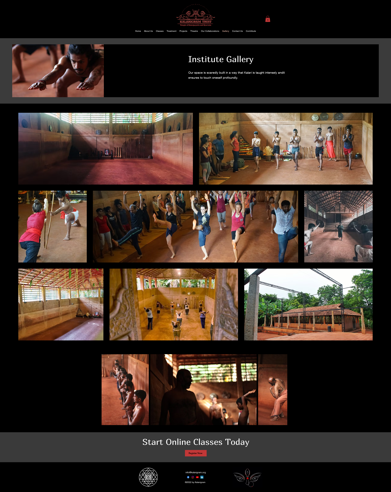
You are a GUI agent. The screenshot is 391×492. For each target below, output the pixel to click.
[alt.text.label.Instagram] (377, 31)
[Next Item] (282, 390)
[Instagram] (192, 477)
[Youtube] (197, 477)
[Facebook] (188, 477)
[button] (267, 19)
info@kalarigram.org (196, 472)
